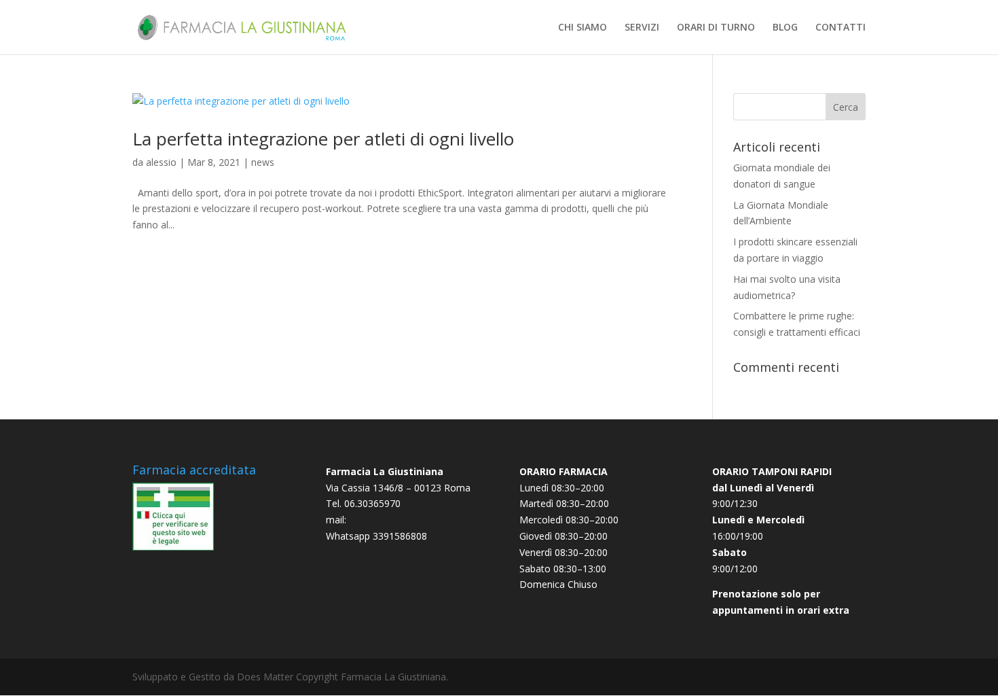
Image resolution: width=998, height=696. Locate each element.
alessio (161, 162)
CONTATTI (840, 27)
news (262, 162)
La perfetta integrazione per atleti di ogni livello (323, 138)
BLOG (785, 27)
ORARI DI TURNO (716, 27)
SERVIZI (642, 27)
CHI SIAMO (582, 27)
